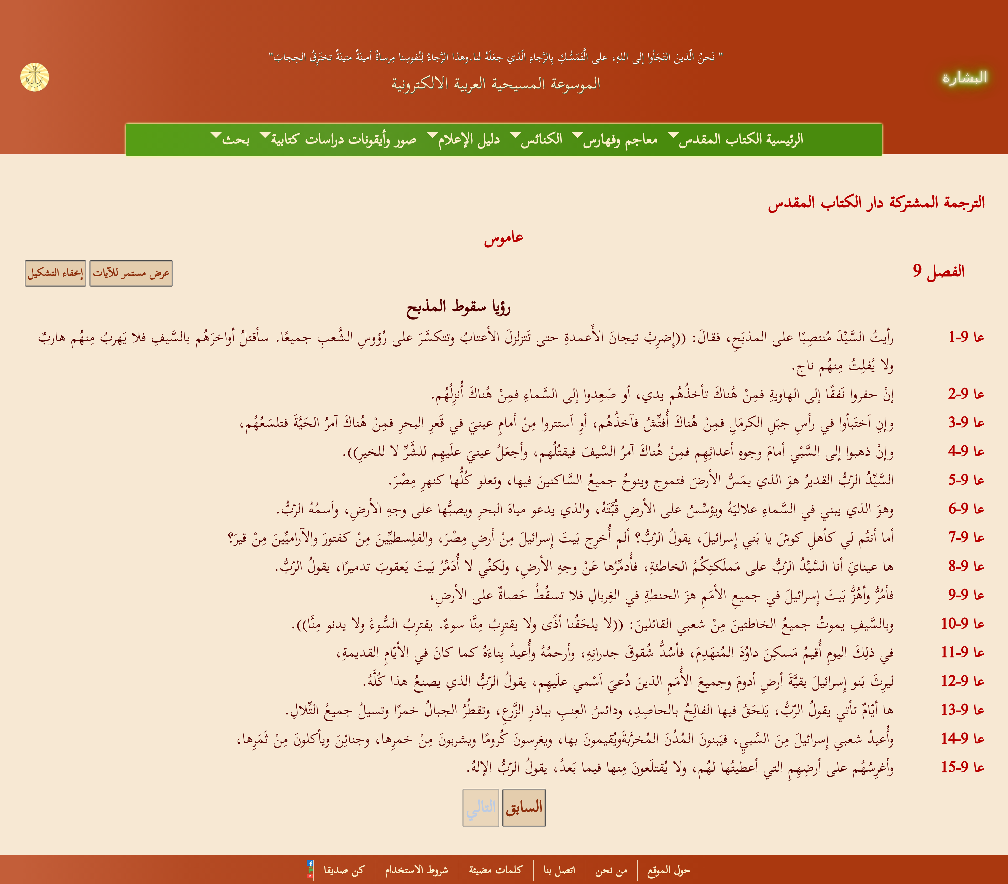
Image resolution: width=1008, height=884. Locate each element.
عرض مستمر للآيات (131, 273)
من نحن (611, 870)
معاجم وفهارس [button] (621, 140)
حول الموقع (669, 870)
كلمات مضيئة (496, 870)
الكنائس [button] (541, 140)
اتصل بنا (559, 870)
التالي (481, 808)
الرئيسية (784, 140)
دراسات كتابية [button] (307, 140)
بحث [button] (236, 140)
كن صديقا (344, 870)
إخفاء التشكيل (55, 273)
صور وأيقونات (382, 140)
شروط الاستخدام (417, 870)
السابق (524, 808)
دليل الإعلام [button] (469, 140)
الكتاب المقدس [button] (720, 140)
